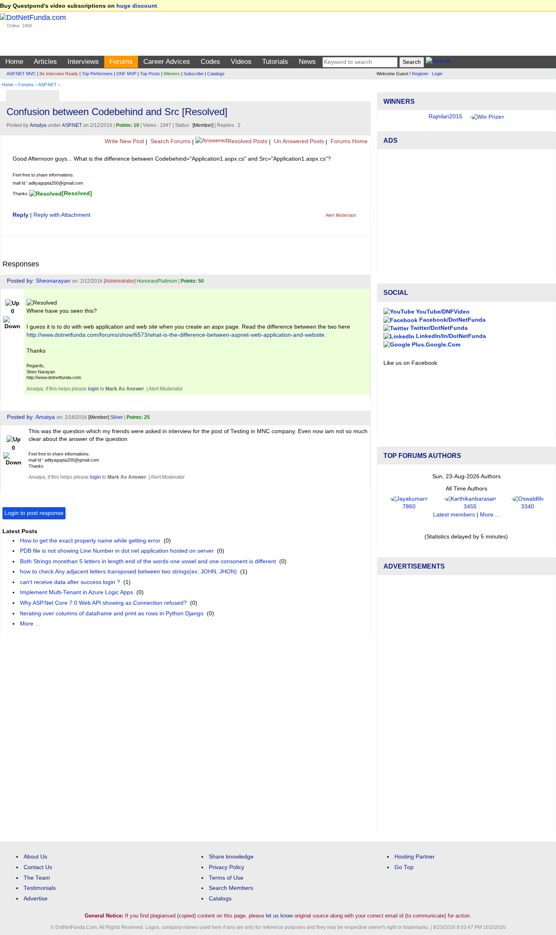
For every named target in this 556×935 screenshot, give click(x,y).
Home (14, 61)
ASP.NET (47, 84)
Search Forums (169, 141)
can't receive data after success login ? (70, 582)
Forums (121, 61)
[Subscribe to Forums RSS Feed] (363, 94)
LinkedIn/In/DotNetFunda (450, 336)
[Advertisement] (466, 212)
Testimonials (40, 888)
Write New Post (123, 141)
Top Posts (150, 73)
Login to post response (33, 513)
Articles (45, 61)
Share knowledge (231, 857)
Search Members (231, 888)
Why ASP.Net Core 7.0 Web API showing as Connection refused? (103, 603)
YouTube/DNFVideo (442, 312)
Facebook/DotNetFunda (452, 320)
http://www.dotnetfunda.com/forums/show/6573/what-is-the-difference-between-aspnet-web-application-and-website (175, 335)
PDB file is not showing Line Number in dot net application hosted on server (117, 551)
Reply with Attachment (61, 215)
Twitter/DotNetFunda (438, 328)
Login (437, 73)
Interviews (83, 61)
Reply (20, 215)
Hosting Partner (414, 857)
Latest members (454, 515)
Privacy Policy (226, 867)
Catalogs (216, 73)
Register (420, 73)
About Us (35, 857)
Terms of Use (226, 878)
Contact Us (38, 867)
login (93, 389)
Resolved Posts (247, 141)
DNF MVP (126, 73)
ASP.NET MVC (21, 73)
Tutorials (275, 61)
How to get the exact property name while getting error (90, 541)
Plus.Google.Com (435, 345)
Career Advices (166, 61)
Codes (210, 61)
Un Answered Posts (298, 141)
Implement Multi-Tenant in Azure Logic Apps (76, 592)
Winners (172, 73)
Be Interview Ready (58, 73)
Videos (241, 61)
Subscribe (194, 73)
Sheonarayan (53, 281)
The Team (37, 878)
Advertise (36, 899)
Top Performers (97, 73)
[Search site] (438, 62)
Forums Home (348, 141)
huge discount (136, 6)
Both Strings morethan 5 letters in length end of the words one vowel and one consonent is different (148, 561)
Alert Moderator (341, 215)
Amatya (38, 125)
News (307, 61)
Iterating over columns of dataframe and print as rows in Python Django (112, 613)
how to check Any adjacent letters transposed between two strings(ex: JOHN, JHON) (128, 572)
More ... (30, 624)
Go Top (404, 867)
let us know (279, 916)
